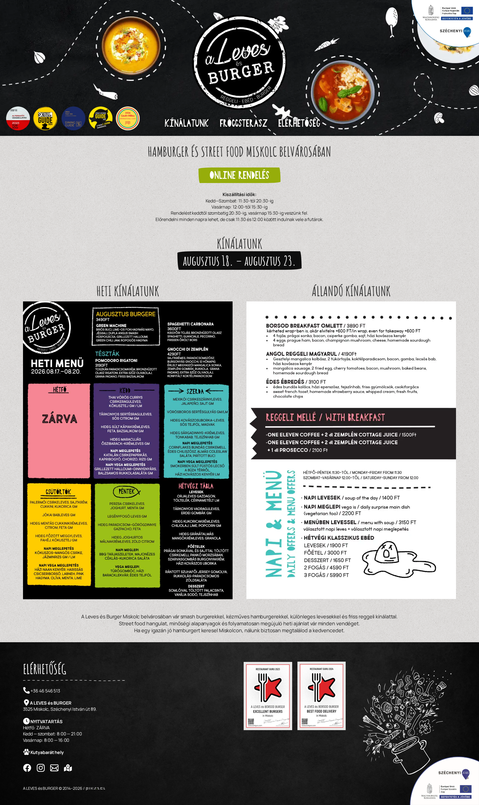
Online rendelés (239, 175)
